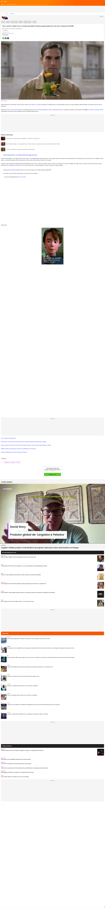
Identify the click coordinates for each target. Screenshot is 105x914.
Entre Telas (12, 13)
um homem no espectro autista (95, 109)
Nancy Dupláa (52, 109)
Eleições (8, 712)
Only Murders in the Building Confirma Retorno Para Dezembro (16, 759)
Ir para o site (6, 1)
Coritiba (8, 684)
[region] (52, 911)
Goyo (85, 104)
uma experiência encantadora (13, 165)
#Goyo (9, 170)
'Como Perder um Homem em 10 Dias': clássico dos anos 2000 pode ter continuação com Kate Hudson (24, 768)
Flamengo (9, 693)
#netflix (13, 170)
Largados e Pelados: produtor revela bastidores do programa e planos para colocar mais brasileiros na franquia (40, 548)
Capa (2, 13)
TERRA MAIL (3, 4)
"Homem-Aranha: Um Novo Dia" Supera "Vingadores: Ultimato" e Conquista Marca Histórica (22, 750)
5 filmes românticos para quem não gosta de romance (14, 452)
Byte (8, 655)
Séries (8, 22)
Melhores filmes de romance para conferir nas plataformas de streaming (18, 448)
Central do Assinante (11, 4)
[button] (1, 1)
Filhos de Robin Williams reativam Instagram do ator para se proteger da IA (18, 557)
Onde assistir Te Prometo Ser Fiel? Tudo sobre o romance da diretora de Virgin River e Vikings (23, 441)
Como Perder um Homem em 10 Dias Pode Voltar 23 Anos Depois (16, 763)
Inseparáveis (19, 109)
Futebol (8, 674)
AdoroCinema (7, 462)
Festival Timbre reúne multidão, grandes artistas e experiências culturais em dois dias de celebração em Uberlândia (28, 592)
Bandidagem (45, 109)
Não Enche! (59, 109)
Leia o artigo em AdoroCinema (8, 438)
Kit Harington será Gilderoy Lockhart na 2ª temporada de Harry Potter (17, 772)
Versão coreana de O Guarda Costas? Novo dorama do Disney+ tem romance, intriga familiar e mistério (26, 445)
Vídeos (34, 22)
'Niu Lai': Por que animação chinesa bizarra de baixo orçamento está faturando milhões (21, 574)
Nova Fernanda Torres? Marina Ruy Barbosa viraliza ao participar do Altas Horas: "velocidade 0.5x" (23, 583)
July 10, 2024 (22, 177)
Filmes (3, 22)
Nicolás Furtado (37, 109)
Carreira (8, 646)
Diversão (6, 13)
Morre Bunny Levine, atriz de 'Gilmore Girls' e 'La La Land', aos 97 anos (17, 601)
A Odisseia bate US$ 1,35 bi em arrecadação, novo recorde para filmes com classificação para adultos (24, 565)
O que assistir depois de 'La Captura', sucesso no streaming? (15, 776)
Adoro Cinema (14, 22)
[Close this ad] (104, 907)
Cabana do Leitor (27, 22)
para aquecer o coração (35, 104)
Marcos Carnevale (11, 109)
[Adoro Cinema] (3, 459)
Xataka (20, 22)
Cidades (8, 665)
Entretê (18, 462)
